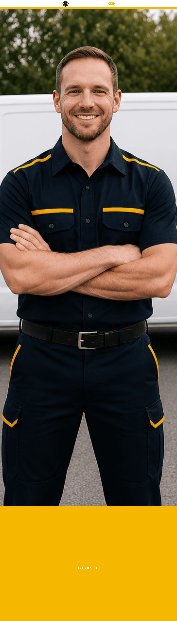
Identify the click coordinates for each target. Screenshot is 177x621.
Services (89, 8)
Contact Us (95, 8)
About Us (84, 8)
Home (80, 8)
